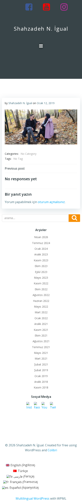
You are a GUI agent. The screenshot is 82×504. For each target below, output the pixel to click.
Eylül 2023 (41, 272)
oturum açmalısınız (51, 202)
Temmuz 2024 (41, 243)
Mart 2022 (41, 312)
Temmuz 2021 (41, 347)
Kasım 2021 (41, 330)
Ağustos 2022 (41, 295)
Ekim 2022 (41, 289)
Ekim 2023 (41, 266)
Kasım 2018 (41, 387)
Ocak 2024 (41, 248)
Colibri (52, 450)
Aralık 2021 (41, 324)
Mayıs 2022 (41, 306)
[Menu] (41, 46)
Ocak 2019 (41, 376)
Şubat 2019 (41, 370)
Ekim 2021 (41, 335)
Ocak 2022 (41, 318)
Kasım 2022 (41, 283)
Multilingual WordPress (32, 498)
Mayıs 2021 (41, 353)
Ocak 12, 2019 (46, 103)
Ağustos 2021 (41, 341)
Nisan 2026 (41, 237)
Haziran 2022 (41, 301)
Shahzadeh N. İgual (20, 103)
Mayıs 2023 (41, 277)
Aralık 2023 (41, 254)
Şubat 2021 (41, 364)
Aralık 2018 (41, 382)
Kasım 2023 (41, 260)
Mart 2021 (41, 358)
